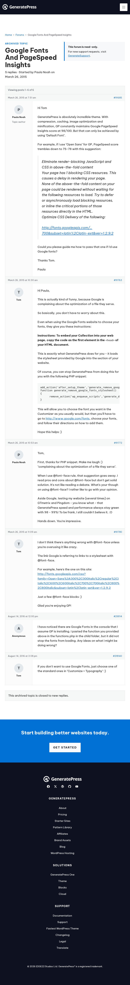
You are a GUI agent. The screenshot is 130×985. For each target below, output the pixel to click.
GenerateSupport (79, 55)
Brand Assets (62, 840)
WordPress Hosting (62, 853)
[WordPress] (62, 786)
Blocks (62, 887)
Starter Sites (62, 820)
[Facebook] (48, 786)
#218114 (118, 616)
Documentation (62, 915)
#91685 (118, 97)
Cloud (62, 894)
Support (62, 922)
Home (8, 34)
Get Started (65, 747)
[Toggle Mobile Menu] (123, 7)
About (62, 808)
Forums (20, 34)
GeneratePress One (62, 874)
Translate (62, 947)
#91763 (118, 280)
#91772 (118, 442)
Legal (62, 941)
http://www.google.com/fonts (68, 418)
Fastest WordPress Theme (62, 928)
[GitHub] (70, 786)
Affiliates (62, 833)
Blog (62, 846)
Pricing (62, 814)
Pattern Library (62, 827)
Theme (62, 881)
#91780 (118, 532)
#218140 (117, 656)
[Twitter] (55, 786)
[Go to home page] (19, 9)
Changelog (63, 935)
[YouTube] (77, 786)
